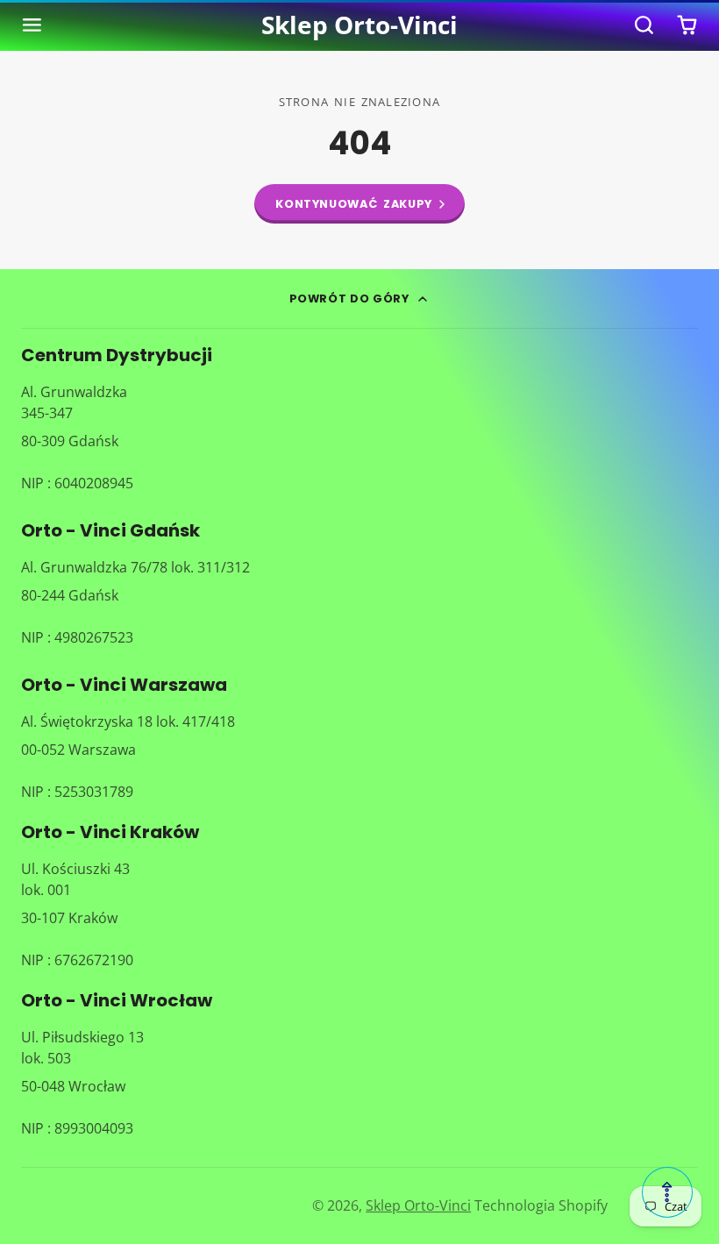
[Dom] (359, 25)
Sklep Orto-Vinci (418, 1205)
